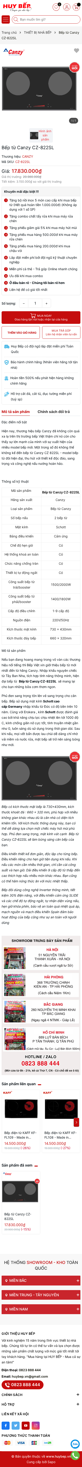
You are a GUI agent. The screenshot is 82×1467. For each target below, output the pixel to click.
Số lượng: (9, 303)
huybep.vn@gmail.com (30, 1376)
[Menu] (6, 19)
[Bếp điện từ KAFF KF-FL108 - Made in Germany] (61, 1109)
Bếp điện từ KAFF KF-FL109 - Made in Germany (20, 1135)
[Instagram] (36, 1426)
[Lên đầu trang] (75, 1432)
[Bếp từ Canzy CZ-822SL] (21, 1190)
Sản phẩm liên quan (19, 1084)
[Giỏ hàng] (76, 7)
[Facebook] (6, 1426)
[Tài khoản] (66, 7)
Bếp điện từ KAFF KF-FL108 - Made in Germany (60, 1135)
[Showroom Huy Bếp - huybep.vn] (17, 7)
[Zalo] (75, 1444)
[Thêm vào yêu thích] (76, 50)
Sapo (51, 1462)
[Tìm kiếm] (16, 19)
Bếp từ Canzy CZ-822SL (17, 1216)
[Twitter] (16, 1426)
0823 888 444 (30, 1370)
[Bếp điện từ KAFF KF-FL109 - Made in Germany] (21, 1109)
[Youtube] (26, 1426)
